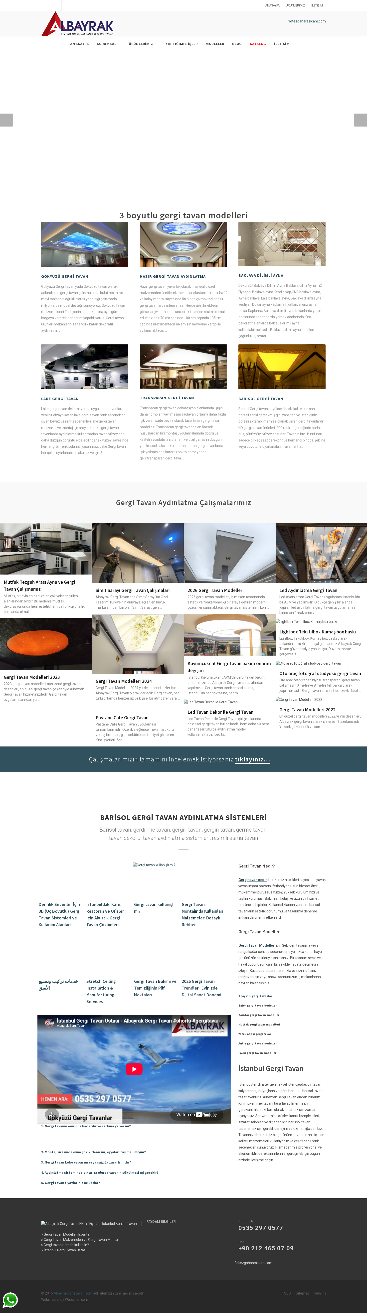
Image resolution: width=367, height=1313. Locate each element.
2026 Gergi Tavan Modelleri (215, 590)
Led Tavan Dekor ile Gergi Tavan (220, 712)
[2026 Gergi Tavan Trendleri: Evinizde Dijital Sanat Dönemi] (204, 956)
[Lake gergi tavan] (84, 366)
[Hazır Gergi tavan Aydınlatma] (183, 244)
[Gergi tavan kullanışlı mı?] (156, 880)
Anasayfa (272, 5)
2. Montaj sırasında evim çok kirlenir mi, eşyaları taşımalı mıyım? (93, 1152)
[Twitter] (56, 5)
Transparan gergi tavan (167, 397)
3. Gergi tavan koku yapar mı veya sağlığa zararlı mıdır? (86, 1162)
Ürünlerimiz (295, 5)
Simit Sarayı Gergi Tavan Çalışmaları (133, 590)
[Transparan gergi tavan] (183, 366)
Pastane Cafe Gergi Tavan (122, 718)
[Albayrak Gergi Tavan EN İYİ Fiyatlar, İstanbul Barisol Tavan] (78, 23)
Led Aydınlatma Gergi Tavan (308, 590)
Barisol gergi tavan (260, 398)
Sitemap (302, 1293)
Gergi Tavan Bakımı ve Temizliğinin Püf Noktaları (155, 988)
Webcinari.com (76, 1300)
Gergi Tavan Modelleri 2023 (32, 677)
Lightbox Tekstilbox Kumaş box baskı (317, 632)
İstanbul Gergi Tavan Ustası (65, 1250)
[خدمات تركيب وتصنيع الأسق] (60, 956)
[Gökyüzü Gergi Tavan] (84, 244)
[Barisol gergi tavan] (282, 366)
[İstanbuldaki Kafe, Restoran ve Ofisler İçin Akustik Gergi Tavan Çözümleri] (108, 880)
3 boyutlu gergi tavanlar (255, 996)
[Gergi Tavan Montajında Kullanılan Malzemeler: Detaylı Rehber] (204, 880)
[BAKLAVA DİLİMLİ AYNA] (282, 244)
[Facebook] (46, 5)
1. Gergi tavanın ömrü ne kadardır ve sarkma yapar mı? (86, 1126)
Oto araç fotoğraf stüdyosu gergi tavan (320, 673)
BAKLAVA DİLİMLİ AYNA (260, 275)
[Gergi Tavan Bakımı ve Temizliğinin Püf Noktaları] (156, 956)
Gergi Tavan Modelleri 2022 (307, 710)
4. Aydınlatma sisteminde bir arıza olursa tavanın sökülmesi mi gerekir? (100, 1172)
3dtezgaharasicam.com (307, 21)
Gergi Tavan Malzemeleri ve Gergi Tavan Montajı (81, 1240)
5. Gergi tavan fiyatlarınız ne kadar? (70, 1182)
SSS (287, 1293)
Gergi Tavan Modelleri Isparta (66, 1234)
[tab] (134, 1126)
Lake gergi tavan (60, 398)
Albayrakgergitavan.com (73, 1293)
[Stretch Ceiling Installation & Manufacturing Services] (108, 956)
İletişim (317, 5)
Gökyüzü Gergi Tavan (64, 276)
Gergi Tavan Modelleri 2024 (124, 681)
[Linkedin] (67, 5)
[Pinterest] (87, 5)
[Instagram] (77, 5)
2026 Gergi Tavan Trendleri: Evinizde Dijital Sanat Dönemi (201, 988)
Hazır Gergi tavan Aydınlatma (173, 276)
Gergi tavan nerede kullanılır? (66, 1245)
